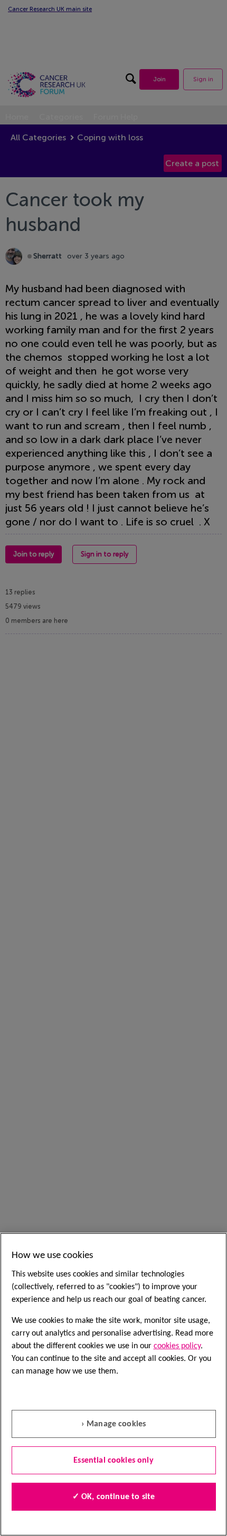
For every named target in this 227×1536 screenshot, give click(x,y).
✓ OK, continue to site (113, 1497)
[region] (113, 1384)
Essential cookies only (113, 1460)
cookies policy (177, 1346)
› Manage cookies (113, 1424)
